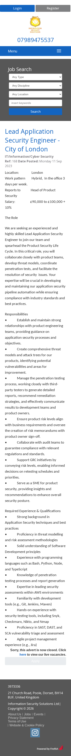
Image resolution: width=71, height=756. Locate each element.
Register (53, 8)
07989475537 (35, 40)
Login (17, 8)
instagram (35, 732)
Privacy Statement (21, 717)
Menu (12, 51)
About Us (14, 714)
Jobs (27, 714)
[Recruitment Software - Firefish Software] (50, 747)
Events (38, 714)
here (23, 654)
